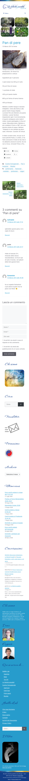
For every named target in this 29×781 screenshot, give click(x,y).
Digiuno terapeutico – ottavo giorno (20, 184)
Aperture (7, 688)
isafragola (10, 220)
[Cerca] (21, 404)
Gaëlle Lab (5, 671)
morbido (6, 171)
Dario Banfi (20, 775)
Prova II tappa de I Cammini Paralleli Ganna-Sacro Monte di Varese (13, 571)
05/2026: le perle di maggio (14, 523)
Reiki (5, 677)
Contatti (5, 718)
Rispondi (7, 235)
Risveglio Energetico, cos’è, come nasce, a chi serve (14, 559)
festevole (18, 169)
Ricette (12, 166)
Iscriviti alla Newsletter (9, 720)
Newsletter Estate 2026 (12, 505)
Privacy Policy (6, 723)
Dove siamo (6, 715)
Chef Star (7, 690)
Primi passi (7, 693)
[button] (25, 13)
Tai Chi (6, 679)
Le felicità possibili (8, 682)
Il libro (4, 712)
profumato (14, 171)
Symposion (11, 275)
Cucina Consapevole (12, 164)
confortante (9, 169)
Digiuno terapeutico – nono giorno (7, 193)
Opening (6, 674)
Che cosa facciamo (8, 709)
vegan (22, 171)
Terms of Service (15, 779)
